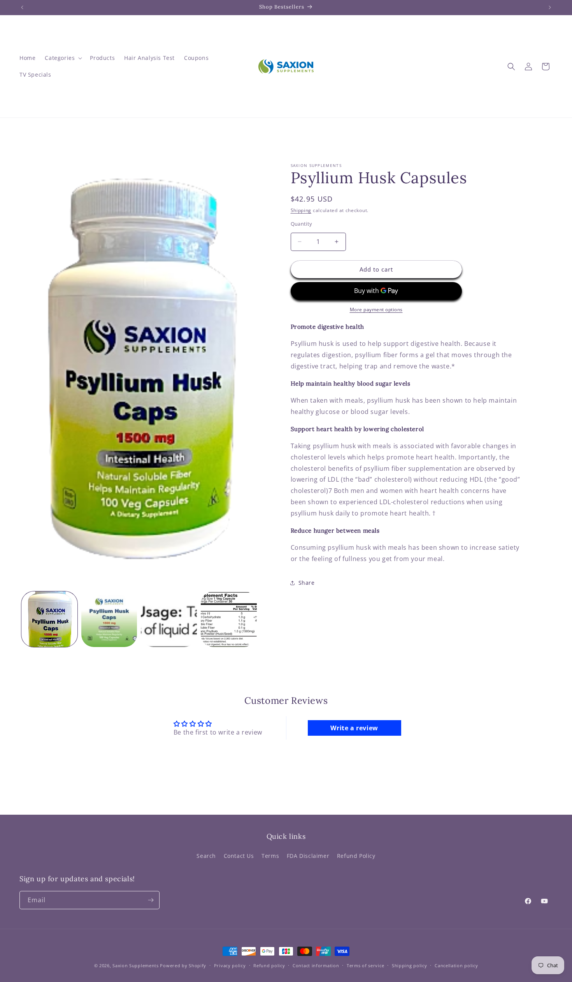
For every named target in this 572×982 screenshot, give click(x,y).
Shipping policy (409, 965)
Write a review (354, 728)
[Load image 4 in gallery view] (229, 619)
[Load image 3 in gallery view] (169, 619)
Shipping (301, 210)
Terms (270, 855)
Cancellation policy (456, 965)
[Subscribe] (150, 900)
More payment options (376, 309)
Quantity (301, 223)
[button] (62, 58)
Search (206, 855)
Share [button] (306, 582)
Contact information (316, 965)
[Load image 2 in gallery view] (109, 619)
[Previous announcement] (22, 7)
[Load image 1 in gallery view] (49, 619)
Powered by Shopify (183, 965)
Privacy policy (230, 965)
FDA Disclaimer (308, 855)
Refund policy (269, 965)
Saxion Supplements (135, 965)
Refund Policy (356, 855)
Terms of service (365, 965)
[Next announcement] (549, 7)
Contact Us (239, 855)
